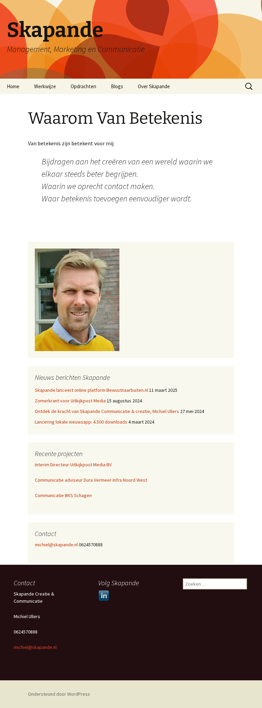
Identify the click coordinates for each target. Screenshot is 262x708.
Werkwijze (45, 86)
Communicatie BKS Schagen (63, 495)
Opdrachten (83, 86)
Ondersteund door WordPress (59, 694)
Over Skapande (154, 86)
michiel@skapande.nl (57, 545)
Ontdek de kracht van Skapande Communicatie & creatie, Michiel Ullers (107, 411)
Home (13, 86)
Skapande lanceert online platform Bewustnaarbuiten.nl (91, 390)
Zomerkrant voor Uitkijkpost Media (70, 401)
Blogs (117, 86)
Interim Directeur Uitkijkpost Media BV (73, 465)
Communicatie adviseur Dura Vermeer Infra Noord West (91, 480)
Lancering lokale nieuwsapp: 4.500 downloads (81, 422)
